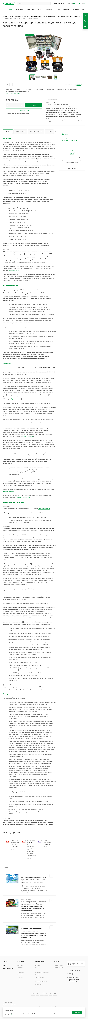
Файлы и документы (36, 131)
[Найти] (48, 3)
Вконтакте (33, 994)
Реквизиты (20, 974)
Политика (38, 974)
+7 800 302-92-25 (58, 4)
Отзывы (49, 131)
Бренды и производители (42, 972)
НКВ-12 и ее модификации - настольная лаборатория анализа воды (15, 844)
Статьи (37, 970)
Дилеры (37, 965)
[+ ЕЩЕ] (83, 9)
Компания (20, 961)
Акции (5, 965)
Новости (37, 967)
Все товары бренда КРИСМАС (70, 140)
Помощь (57, 961)
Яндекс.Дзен (55, 994)
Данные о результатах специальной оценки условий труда (41, 982)
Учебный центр (8, 968)
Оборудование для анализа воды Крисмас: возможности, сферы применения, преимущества (33, 879)
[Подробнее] (51, 876)
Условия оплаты (58, 965)
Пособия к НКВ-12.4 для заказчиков (47, 842)
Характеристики (20, 131)
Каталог (5, 961)
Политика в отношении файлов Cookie (21, 1014)
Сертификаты (20, 972)
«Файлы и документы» (23, 497)
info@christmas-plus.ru (76, 974)
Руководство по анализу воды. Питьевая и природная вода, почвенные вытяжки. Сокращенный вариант (31, 849)
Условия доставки (58, 967)
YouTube (42, 994)
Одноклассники (46, 994)
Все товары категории (68, 138)
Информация (40, 961)
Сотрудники (20, 967)
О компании (20, 965)
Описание (7, 131)
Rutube (50, 994)
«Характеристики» (13, 270)
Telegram (37, 994)
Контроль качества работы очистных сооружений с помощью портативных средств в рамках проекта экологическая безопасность (33, 933)
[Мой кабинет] (69, 4)
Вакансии (19, 970)
